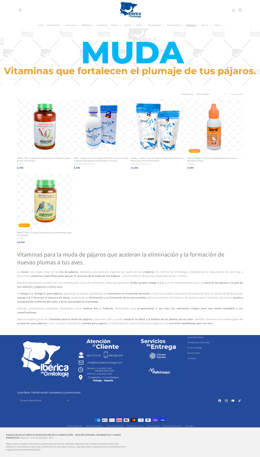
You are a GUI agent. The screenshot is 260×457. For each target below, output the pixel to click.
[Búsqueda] (20, 10)
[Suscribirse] (68, 400)
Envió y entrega (194, 347)
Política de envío (152, 426)
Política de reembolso (94, 426)
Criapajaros (77, 426)
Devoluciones (193, 353)
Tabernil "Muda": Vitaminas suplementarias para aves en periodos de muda (212, 159)
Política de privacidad (115, 426)
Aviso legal (189, 426)
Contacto (191, 358)
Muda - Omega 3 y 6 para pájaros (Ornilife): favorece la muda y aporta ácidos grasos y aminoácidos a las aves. (101, 159)
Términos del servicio (135, 426)
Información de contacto (172, 426)
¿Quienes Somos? (195, 337)
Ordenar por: (188, 94)
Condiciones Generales (198, 342)
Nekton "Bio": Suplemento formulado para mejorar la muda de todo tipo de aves (43, 159)
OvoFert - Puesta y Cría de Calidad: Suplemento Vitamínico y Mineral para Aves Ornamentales (157, 159)
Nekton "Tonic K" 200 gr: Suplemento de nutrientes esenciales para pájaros (44, 233)
